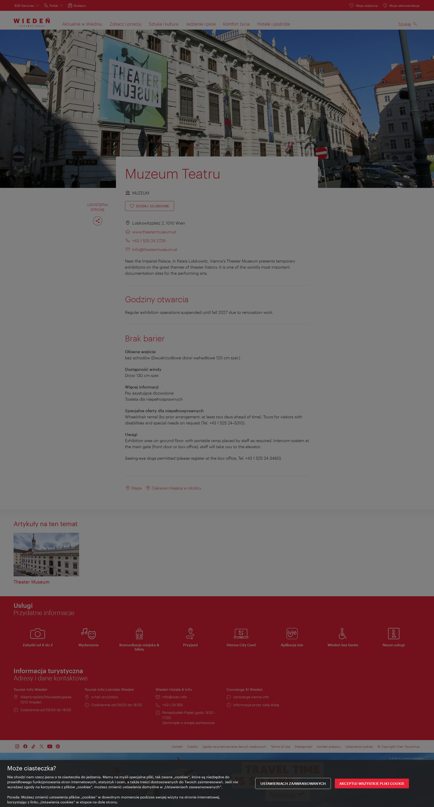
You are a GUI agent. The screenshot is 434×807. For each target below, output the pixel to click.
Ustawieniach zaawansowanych (293, 783)
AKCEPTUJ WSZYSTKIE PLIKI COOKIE (371, 783)
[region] (217, 783)
